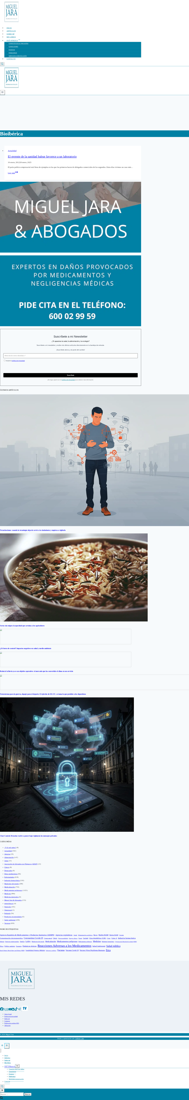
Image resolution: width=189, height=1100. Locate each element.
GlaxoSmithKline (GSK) (97, 938)
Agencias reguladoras (64, 935)
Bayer (96, 935)
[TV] (24, 1010)
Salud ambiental (10, 920)
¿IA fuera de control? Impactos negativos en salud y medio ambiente (25, 648)
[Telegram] (19, 1010)
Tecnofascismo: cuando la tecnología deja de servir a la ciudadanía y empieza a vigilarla (33, 530)
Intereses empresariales (12, 941)
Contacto (11, 59)
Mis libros (11, 37)
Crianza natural (48, 938)
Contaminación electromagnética (11, 938)
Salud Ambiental (98, 946)
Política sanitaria (9, 946)
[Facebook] (2, 1010)
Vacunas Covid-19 (72, 950)
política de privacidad (18, 361)
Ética (108, 950)
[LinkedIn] (13, 1010)
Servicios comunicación (18, 56)
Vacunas (7, 923)
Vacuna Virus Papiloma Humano (92, 950)
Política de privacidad (11, 1016)
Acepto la (15, 361)
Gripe (108, 938)
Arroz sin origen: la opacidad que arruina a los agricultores (22, 626)
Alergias (7, 854)
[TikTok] (16, 1010)
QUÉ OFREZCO (9, 1067)
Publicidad (13, 53)
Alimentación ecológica (85, 935)
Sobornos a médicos (51, 950)
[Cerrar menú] (0, 1050)
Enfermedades (9, 877)
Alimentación (9, 857)
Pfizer (2, 946)
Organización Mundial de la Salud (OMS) (126, 941)
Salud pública (113, 946)
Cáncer (6, 867)
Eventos (12, 50)
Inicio (9, 28)
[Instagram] (7, 1010)
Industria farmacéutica (12, 880)
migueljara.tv (8, 903)
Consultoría (13, 46)
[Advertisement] (94, 111)
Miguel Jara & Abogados (13, 900)
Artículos (11, 31)
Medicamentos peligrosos (13, 890)
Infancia (2, 941)
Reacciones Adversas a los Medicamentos (64, 945)
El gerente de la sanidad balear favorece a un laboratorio (42, 156)
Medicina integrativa (11, 897)
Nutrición (7, 907)
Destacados (8, 870)
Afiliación (7, 1025)
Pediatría (7, 913)
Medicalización (9, 887)
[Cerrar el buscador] (2, 1090)
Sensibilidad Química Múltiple (35, 950)
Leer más (13, 173)
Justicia (22, 941)
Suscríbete (70, 375)
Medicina (7, 894)
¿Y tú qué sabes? (10, 847)
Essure (80, 938)
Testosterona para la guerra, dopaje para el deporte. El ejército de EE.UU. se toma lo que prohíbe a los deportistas (43, 694)
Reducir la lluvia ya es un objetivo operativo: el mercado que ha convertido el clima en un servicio (36, 671)
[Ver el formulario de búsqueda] (2, 64)
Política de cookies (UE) (11, 1023)
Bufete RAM (103, 935)
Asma (6, 861)
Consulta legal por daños (18, 43)
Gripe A (114, 938)
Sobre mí (10, 34)
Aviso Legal (8, 1014)
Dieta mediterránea (11, 874)
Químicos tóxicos (30, 946)
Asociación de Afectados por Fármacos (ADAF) (21, 864)
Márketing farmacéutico (108, 941)
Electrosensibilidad (63, 938)
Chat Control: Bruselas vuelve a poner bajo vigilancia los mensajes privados (28, 836)
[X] (5, 1010)
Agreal (75, 935)
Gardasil (85, 938)
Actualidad (12, 151)
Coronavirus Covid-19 (33, 938)
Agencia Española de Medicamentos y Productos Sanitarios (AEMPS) (27, 935)
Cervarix (121, 935)
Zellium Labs (79, 1038)
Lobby (28, 941)
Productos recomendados (13, 917)
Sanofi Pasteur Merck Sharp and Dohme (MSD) (12, 950)
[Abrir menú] (2, 92)
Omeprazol (8, 910)
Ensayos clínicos (73, 938)
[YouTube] (10, 1010)
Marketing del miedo (11, 884)
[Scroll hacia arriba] (2, 1046)
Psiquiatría (19, 946)
